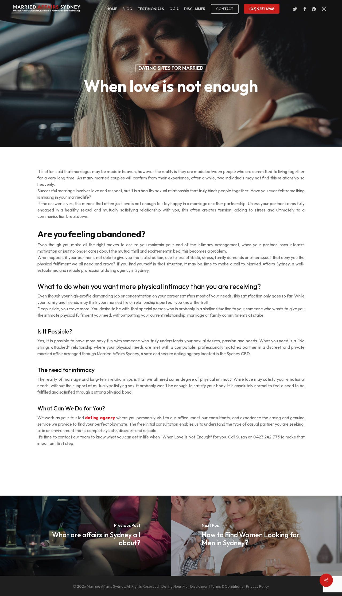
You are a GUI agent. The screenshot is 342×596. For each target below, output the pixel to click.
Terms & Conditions (227, 586)
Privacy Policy (257, 586)
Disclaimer (199, 586)
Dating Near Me (174, 586)
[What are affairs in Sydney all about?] (85, 536)
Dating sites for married (170, 68)
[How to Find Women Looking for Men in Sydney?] (256, 536)
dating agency (100, 417)
